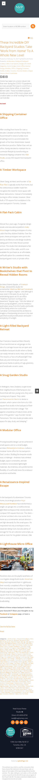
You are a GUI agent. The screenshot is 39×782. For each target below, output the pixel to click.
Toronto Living (20, 684)
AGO (31, 639)
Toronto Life (12, 684)
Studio (2, 71)
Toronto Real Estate (10, 687)
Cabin (7, 64)
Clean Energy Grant (22, 648)
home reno (18, 660)
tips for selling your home (11, 680)
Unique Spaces (29, 691)
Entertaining (3, 652)
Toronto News (13, 686)
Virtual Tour (25, 692)
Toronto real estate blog (6, 689)
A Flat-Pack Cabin (11, 212)
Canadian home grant (10, 648)
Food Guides (7, 654)
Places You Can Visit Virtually (18, 669)
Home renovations (5, 661)
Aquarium (3, 640)
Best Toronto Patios (18, 645)
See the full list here (7, 626)
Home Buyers (8, 657)
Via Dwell (3, 104)
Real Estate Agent (18, 671)
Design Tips (12, 649)
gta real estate (15, 655)
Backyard (18, 61)
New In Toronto (18, 666)
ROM (9, 674)
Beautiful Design (15, 642)
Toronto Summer (20, 691)
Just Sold (30, 663)
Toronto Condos (10, 683)
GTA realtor (23, 655)
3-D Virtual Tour (12, 639)
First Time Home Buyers (22, 652)
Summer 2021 (24, 677)
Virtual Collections (6, 692)
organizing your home (10, 668)
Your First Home (24, 694)
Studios (7, 71)
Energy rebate (26, 651)
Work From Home (11, 73)
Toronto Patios (21, 686)
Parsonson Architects (10, 399)
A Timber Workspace (13, 169)
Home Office (20, 66)
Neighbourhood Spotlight (6, 666)
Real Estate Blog (28, 671)
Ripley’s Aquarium (26, 672)
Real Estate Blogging (5, 672)
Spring (2, 677)
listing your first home (6, 665)
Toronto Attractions (6, 681)
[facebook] (13, 722)
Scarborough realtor (5, 675)
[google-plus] (17, 722)
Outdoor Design (21, 668)
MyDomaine (27, 665)
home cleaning (25, 657)
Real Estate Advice (8, 671)
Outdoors (7, 669)
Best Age (23, 642)
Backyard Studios (24, 640)
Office (13, 68)
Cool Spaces (14, 64)
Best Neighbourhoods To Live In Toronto (15, 643)
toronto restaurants (10, 691)
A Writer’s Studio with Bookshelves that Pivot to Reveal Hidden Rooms (16, 271)
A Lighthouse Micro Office (16, 544)
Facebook (3, 614)
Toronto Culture (19, 683)
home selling (14, 661)
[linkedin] (21, 722)
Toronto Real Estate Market (20, 689)
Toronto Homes (22, 71)
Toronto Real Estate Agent (22, 687)
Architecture (11, 61)
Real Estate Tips (16, 672)
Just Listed (17, 663)
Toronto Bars (15, 681)
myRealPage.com (22, 761)
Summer (16, 677)
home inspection (27, 658)
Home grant (19, 658)
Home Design (11, 66)
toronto (31, 680)
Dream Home (22, 649)
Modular (8, 68)
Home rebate (11, 660)
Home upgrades (23, 661)
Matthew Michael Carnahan (21, 289)
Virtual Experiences (16, 692)
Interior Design (10, 663)
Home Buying (16, 657)
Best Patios (29, 643)
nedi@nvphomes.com (19, 718)
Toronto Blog (22, 681)
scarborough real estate (25, 674)
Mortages (20, 665)
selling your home (16, 675)
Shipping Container (22, 68)
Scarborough (15, 674)
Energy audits (17, 651)
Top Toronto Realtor (24, 680)
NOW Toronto (26, 666)
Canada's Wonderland (14, 646)
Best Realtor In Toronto (6, 645)
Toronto (13, 71)
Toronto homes (4, 684)
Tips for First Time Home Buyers (14, 678)
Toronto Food (27, 683)
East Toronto (9, 651)
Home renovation (27, 660)
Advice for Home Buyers (23, 639)
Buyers (25, 645)
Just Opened (24, 663)
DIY (25, 64)
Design (21, 64)
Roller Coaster (3, 674)
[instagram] (26, 722)
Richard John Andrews (15, 448)
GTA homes (7, 655)
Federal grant (11, 652)
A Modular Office (10, 430)
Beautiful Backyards (5, 642)
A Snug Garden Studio (14, 375)
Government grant (16, 654)
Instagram (13, 614)
